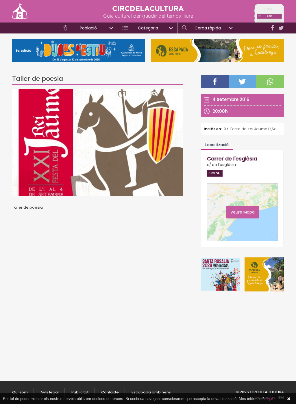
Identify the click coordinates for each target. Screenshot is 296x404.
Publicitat (79, 392)
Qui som (20, 392)
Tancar (288, 398)
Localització (217, 144)
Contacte (110, 392)
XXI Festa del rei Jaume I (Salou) (251, 129)
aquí (269, 398)
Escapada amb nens (151, 392)
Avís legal (49, 392)
